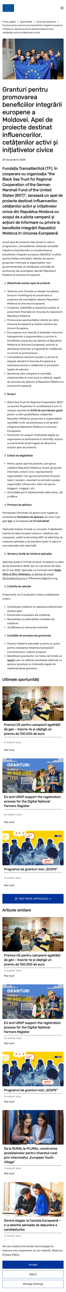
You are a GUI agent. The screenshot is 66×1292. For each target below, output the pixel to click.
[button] (62, 8)
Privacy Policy (10, 1254)
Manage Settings (33, 1283)
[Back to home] (8, 8)
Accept (33, 1264)
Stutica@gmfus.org (13, 578)
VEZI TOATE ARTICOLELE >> (35, 898)
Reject (33, 1274)
